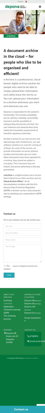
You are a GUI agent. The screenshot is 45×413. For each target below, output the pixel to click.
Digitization (9, 306)
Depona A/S (29, 308)
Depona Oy (32, 312)
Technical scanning (12, 309)
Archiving (8, 300)
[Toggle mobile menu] (40, 5)
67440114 (34, 336)
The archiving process (10, 317)
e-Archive (8, 303)
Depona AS (32, 303)
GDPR (6, 312)
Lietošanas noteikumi (31, 358)
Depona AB (32, 300)
